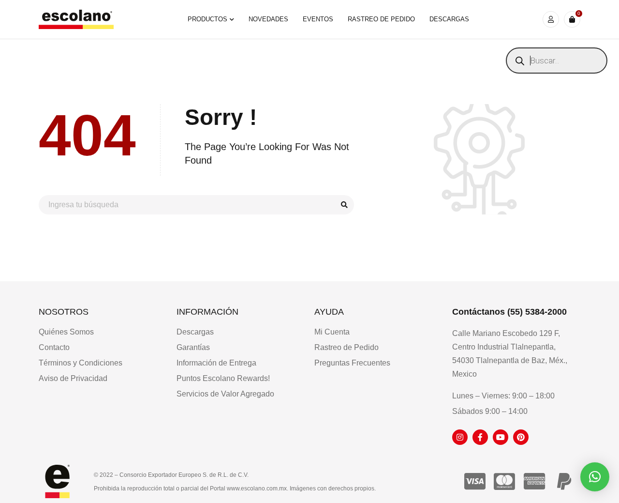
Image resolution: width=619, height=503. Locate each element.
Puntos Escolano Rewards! (223, 378)
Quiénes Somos (66, 332)
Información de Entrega (216, 363)
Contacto (54, 347)
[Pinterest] (521, 437)
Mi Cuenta (332, 332)
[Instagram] (460, 437)
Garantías (193, 347)
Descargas (195, 332)
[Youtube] (500, 437)
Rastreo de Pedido (346, 347)
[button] (594, 476)
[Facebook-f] (480, 437)
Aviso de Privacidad (73, 378)
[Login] (551, 19)
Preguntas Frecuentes (352, 363)
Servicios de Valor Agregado (225, 394)
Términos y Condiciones (80, 363)
